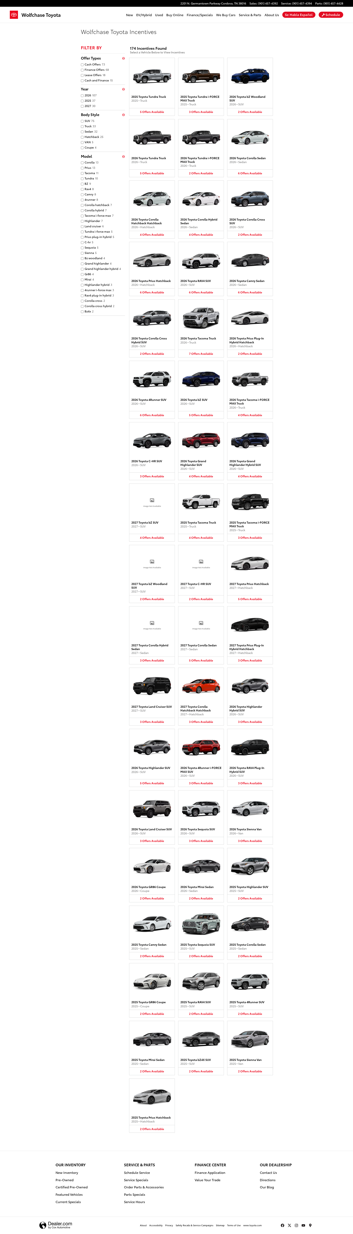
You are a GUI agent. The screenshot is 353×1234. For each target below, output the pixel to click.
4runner (91, 199)
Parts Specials (134, 1194)
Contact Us (268, 1172)
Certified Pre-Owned (72, 1186)
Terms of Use (234, 1225)
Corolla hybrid (96, 210)
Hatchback (94, 137)
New (129, 14)
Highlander (94, 221)
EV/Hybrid (144, 14)
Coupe (90, 147)
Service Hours (134, 1201)
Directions (268, 1179)
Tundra (91, 178)
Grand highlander (98, 263)
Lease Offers (95, 75)
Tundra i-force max (99, 231)
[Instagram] (296, 1225)
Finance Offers (97, 70)
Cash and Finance (99, 80)
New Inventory (67, 1172)
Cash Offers (95, 64)
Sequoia (91, 247)
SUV (89, 121)
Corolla (91, 162)
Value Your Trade (207, 1179)
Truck (90, 126)
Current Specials (68, 1201)
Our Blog (267, 1186)
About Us (272, 14)
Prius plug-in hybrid (99, 237)
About (143, 1225)
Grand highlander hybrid (103, 269)
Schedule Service (137, 1172)
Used (159, 14)
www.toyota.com (252, 1225)
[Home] (15, 15)
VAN (89, 142)
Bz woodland (95, 258)
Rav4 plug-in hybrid (99, 295)
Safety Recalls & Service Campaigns (194, 1225)
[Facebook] (282, 1225)
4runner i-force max (99, 290)
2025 (90, 100)
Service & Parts (250, 14)
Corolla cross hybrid (99, 306)
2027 (90, 106)
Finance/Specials (200, 14)
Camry (90, 194)
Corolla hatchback (98, 205)
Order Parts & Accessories (144, 1186)
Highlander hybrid (98, 285)
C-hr (89, 242)
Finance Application (210, 1172)
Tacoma (91, 173)
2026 (91, 95)
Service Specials (136, 1179)
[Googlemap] (310, 1225)
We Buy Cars (226, 14)
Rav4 (89, 189)
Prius (90, 168)
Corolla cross (95, 301)
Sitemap (220, 1225)
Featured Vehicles (69, 1194)
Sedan (91, 131)
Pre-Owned (65, 1179)
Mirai (89, 279)
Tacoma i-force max (99, 215)
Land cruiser (94, 226)
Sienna (91, 253)
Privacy (169, 1225)
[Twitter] (289, 1225)
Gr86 (89, 274)
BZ (88, 183)
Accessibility (156, 1225)
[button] (152, 87)
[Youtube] (303, 1225)
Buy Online (174, 14)
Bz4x (89, 311)
